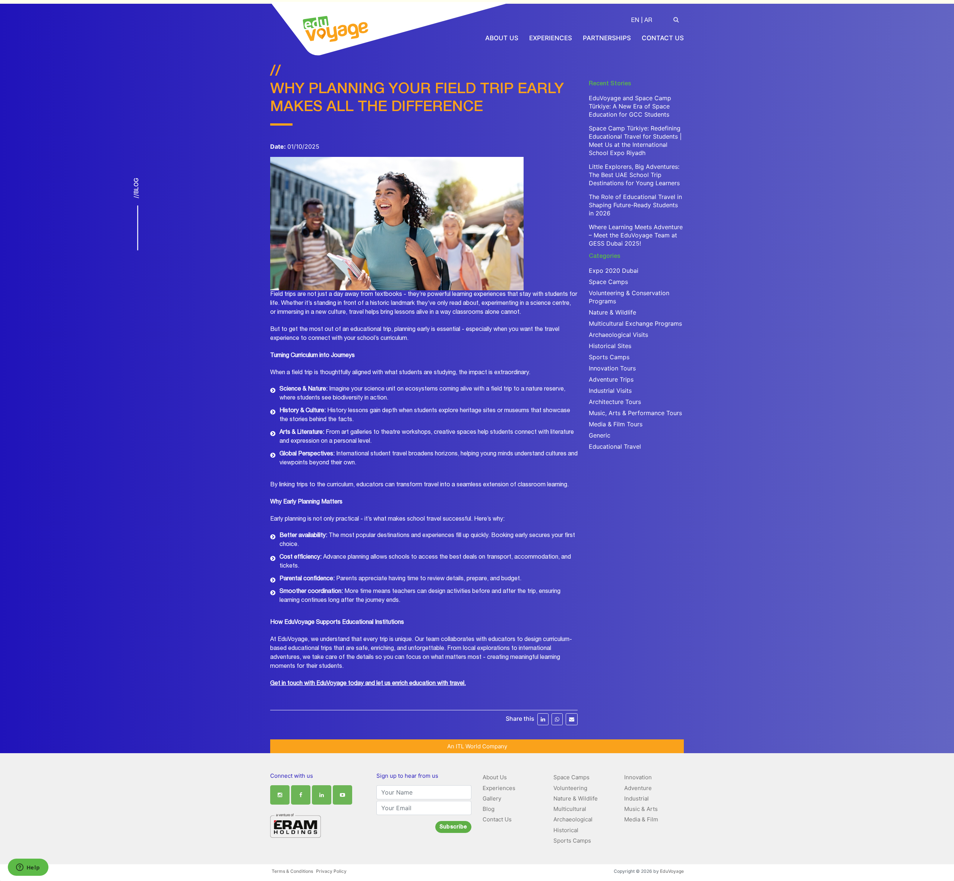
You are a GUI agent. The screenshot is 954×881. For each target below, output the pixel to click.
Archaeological (573, 819)
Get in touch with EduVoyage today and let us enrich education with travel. (368, 684)
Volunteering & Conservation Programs (629, 297)
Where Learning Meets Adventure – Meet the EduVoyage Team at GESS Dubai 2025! (636, 235)
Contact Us (663, 38)
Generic (599, 435)
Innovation (638, 777)
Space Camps (608, 281)
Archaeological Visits (618, 334)
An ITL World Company (477, 746)
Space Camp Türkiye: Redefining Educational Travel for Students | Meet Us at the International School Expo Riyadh (635, 140)
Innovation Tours (612, 368)
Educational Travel (615, 446)
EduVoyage (672, 871)
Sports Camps (609, 357)
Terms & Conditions (292, 871)
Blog (489, 808)
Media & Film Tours (615, 424)
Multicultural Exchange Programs (635, 323)
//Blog (136, 188)
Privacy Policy (331, 871)
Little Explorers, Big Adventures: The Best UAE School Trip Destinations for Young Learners (634, 175)
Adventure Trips (611, 379)
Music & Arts (641, 808)
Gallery (492, 798)
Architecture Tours (615, 401)
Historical (565, 830)
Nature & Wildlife (612, 312)
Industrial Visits (610, 390)
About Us (501, 38)
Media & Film (641, 819)
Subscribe (453, 827)
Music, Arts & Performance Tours (635, 413)
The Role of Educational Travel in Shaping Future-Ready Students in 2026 (635, 205)
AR (648, 21)
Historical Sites (610, 346)
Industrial (636, 798)
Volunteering (570, 788)
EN (635, 21)
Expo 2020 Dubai (613, 270)
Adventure (638, 788)
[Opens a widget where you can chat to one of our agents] (27, 868)
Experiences (550, 38)
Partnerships (607, 38)
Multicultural (569, 808)
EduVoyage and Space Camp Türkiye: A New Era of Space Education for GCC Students (630, 106)
